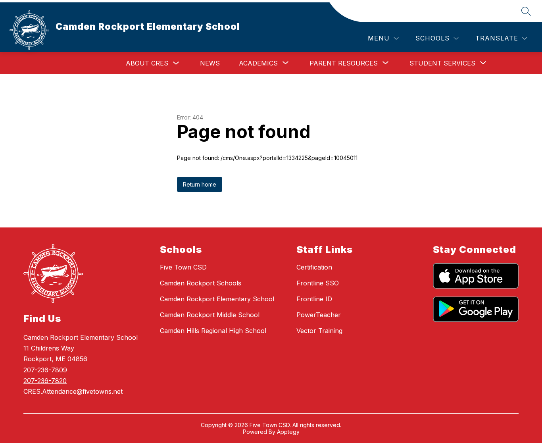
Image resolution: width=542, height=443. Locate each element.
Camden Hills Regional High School (213, 331)
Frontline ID (314, 299)
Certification (314, 267)
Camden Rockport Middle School (209, 315)
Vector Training (319, 331)
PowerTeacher (318, 315)
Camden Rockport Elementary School (217, 299)
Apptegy (288, 431)
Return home (199, 184)
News (210, 63)
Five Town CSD (183, 267)
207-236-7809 (45, 370)
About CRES (147, 63)
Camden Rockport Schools (200, 283)
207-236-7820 (45, 381)
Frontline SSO (317, 283)
